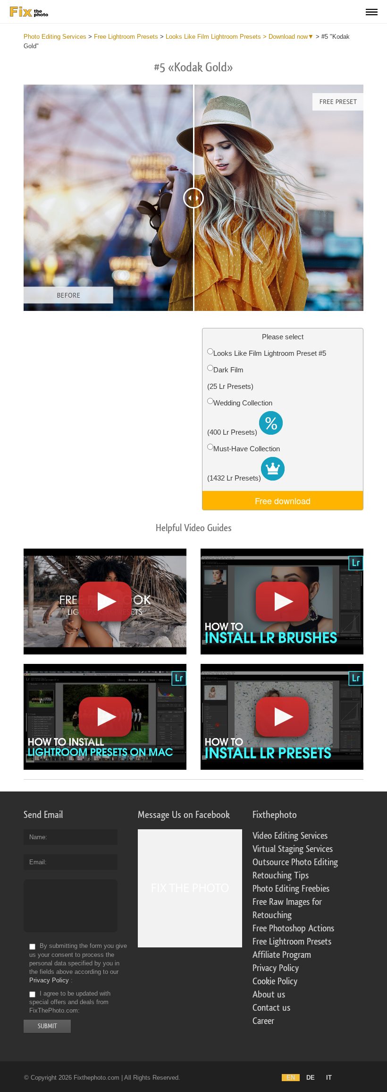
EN (290, 1077)
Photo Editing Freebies (290, 889)
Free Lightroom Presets (291, 941)
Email (37, 862)
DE (310, 1077)
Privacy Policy (49, 980)
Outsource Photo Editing (295, 862)
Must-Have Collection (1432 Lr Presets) (243, 463)
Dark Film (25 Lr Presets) (230, 378)
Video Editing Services (290, 836)
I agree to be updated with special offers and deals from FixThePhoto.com (69, 1002)
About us (268, 994)
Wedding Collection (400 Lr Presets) (239, 417)
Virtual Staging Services (292, 849)
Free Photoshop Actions (293, 928)
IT (329, 1077)
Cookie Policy (274, 981)
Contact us (271, 1008)
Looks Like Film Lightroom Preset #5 (269, 353)
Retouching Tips (280, 875)
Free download (283, 500)
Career (263, 1021)
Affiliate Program (281, 955)
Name (37, 837)
